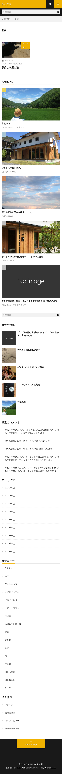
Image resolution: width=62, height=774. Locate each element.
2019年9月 (10, 519)
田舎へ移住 (10, 672)
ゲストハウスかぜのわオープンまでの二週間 (22, 256)
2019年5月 (10, 543)
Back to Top (31, 744)
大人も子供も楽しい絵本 (28, 349)
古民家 (8, 616)
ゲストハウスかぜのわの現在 (30, 367)
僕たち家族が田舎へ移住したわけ (17, 212)
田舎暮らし (9, 216)
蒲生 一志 (43, 448)
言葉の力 (6, 123)
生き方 (21, 127)
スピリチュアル (11, 127)
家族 (7, 632)
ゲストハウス (10, 172)
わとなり (39, 764)
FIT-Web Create (24, 768)
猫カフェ (8, 63)
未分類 (8, 640)
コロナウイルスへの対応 (28, 384)
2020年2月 (10, 503)
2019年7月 (10, 527)
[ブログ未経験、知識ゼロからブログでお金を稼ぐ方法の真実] (9, 338)
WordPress (50, 768)
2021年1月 (10, 495)
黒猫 (20, 63)
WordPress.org (12, 728)
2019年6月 (10, 535)
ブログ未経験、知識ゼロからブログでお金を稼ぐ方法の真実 (29, 301)
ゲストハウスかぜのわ (12, 168)
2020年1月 (10, 511)
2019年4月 (10, 551)
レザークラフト (12, 608)
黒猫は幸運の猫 (10, 67)
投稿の (10, 712)
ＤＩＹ (8, 688)
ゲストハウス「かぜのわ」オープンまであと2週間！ (29, 468)
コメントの (12, 720)
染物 (7, 648)
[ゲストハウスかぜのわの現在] (9, 373)
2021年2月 (10, 487)
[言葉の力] (9, 408)
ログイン (9, 704)
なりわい (8, 305)
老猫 (15, 63)
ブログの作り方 (19, 305)
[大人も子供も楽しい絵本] (9, 355)
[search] (58, 11)
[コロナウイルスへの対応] (9, 390)
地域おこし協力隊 (13, 624)
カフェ (25, 43)
